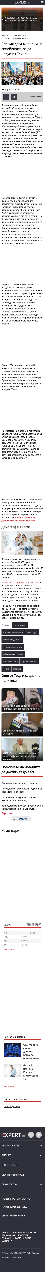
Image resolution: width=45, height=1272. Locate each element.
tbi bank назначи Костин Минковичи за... (30, 1072)
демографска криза (12, 647)
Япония (17, 668)
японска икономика (13, 632)
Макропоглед (11, 1145)
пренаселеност (29, 661)
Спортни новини (13, 1215)
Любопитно (10, 1184)
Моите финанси (13, 1174)
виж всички (9, 1086)
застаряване (20, 625)
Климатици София (12, 1106)
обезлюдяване (10, 661)
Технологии (10, 1165)
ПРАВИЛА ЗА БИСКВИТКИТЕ (15, 1235)
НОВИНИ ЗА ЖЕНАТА (14, 1207)
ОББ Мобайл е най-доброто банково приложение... (32, 1051)
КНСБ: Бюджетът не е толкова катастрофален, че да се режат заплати (20, 756)
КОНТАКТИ (7, 1240)
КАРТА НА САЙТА (23, 1238)
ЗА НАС (5, 1232)
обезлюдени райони (13, 654)
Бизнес (6, 1155)
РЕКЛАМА (6, 1238)
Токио (6, 668)
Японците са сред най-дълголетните (20, 582)
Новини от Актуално (16, 1198)
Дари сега (7, 813)
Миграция (32, 632)
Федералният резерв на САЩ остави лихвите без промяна (21, 19)
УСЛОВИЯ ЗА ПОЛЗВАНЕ (24, 1232)
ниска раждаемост (12, 639)
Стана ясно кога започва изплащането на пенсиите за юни (21, 707)
